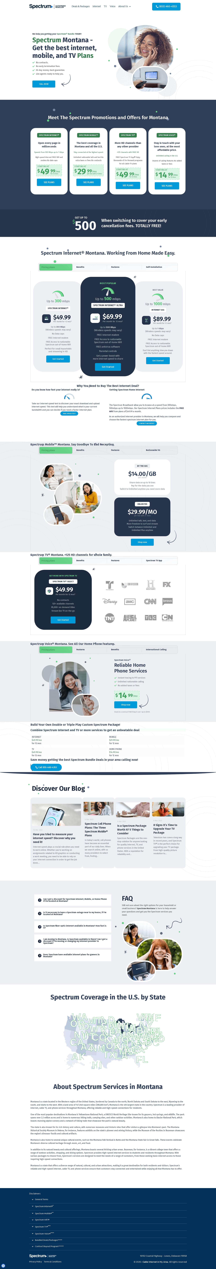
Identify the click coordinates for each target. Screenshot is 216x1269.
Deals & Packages (81, 6)
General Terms (41, 1200)
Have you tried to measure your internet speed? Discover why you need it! (54, 838)
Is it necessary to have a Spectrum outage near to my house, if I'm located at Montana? (74, 913)
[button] (72, 900)
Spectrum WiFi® (42, 1220)
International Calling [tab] (156, 649)
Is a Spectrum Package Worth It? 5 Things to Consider (131, 829)
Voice (112, 6)
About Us (123, 6)
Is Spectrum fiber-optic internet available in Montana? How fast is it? (74, 927)
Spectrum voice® (166, 135)
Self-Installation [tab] (154, 267)
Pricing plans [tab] (48, 267)
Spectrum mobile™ (88, 135)
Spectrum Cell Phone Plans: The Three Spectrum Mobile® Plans (98, 829)
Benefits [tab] (80, 267)
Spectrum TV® (42, 1226)
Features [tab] (115, 267)
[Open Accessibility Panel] (3, 1266)
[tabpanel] (108, 326)
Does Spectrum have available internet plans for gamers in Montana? (71, 956)
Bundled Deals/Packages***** (48, 1240)
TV (105, 6)
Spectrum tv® (128, 135)
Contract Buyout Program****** (49, 1247)
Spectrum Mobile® (44, 1213)
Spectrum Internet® (49, 135)
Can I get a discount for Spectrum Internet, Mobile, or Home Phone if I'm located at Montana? (75, 900)
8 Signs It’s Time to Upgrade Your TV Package (165, 828)
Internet (97, 6)
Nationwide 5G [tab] (153, 450)
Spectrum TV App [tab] (154, 560)
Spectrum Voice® (44, 1233)
